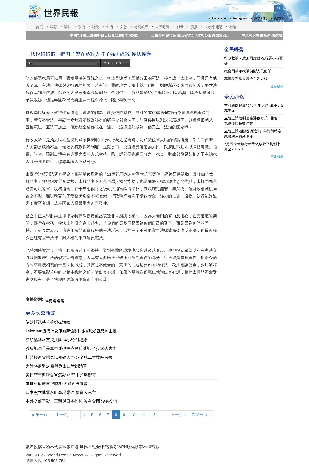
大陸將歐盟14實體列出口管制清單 (56, 366)
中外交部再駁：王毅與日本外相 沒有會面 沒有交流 (71, 401)
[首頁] (52, 11)
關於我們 (260, 18)
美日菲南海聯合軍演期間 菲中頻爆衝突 (61, 375)
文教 (123, 27)
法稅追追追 (54, 300)
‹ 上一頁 (60, 414)
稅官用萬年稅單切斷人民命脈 (247, 71)
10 (133, 414)
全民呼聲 (162, 27)
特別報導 (141, 27)
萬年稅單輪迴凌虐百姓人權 (246, 79)
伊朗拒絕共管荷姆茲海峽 (48, 322)
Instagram (240, 18)
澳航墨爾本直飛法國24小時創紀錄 (56, 340)
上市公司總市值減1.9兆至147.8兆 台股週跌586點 (179, 35)
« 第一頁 (40, 414)
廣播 (194, 27)
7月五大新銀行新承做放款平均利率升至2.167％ (252, 146)
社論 (233, 27)
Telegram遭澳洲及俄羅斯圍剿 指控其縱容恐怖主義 (71, 331)
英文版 (278, 18)
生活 (109, 27)
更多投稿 (277, 86)
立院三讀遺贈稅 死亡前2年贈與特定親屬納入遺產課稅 (252, 133)
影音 (180, 27)
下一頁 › (178, 414)
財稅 (95, 27)
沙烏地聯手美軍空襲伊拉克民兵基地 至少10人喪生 (71, 348)
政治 (81, 27)
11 (143, 414)
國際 (53, 27)
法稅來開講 (213, 27)
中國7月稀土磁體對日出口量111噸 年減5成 (93, 35)
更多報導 (277, 157)
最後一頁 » (201, 414)
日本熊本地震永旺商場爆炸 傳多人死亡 (61, 392)
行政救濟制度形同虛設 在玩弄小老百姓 (253, 60)
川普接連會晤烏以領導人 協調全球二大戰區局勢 (69, 357)
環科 (67, 27)
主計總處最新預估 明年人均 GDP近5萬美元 (253, 108)
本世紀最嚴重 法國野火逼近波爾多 (57, 383)
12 (153, 414)
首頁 (39, 27)
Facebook (219, 18)
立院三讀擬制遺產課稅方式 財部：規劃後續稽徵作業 (253, 120)
